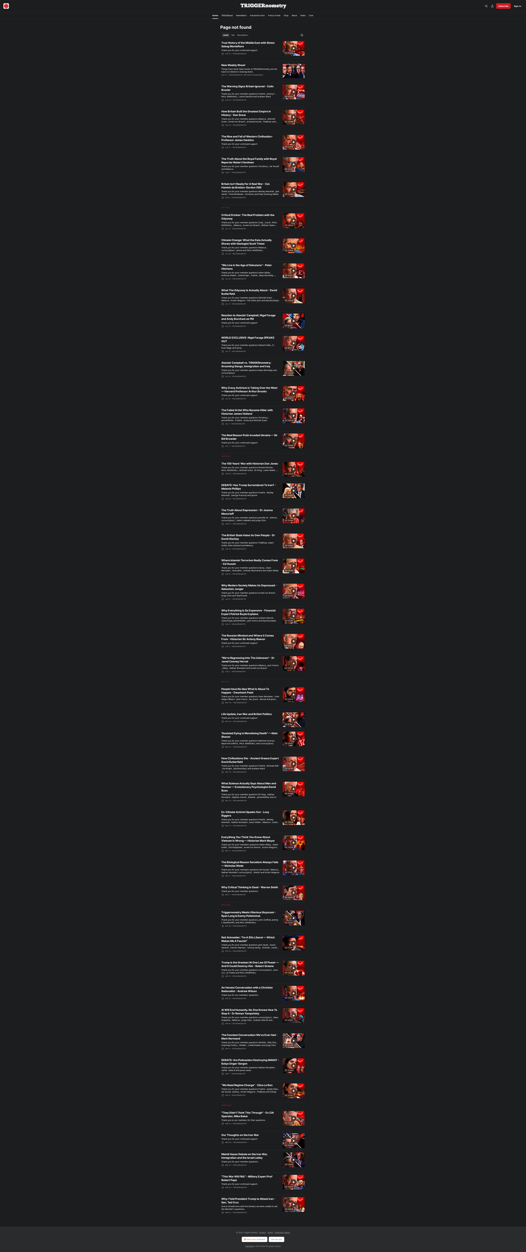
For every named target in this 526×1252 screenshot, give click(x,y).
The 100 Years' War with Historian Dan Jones (249, 463)
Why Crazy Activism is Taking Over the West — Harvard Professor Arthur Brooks (249, 389)
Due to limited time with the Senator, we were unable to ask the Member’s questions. (249, 1207)
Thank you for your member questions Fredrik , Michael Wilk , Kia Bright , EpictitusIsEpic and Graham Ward (250, 767)
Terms (270, 1232)
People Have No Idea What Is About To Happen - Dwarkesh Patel (245, 690)
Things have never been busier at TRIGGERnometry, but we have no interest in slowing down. (249, 70)
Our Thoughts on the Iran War (240, 1135)
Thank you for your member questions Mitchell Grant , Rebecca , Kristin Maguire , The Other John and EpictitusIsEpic (250, 299)
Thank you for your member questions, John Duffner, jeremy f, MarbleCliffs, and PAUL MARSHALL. (249, 921)
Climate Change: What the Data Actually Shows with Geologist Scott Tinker (246, 242)
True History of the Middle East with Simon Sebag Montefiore (248, 44)
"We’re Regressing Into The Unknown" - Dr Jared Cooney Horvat (248, 659)
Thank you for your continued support (239, 50)
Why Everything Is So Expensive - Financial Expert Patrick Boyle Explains (248, 612)
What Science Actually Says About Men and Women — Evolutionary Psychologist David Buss (248, 787)
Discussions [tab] (242, 35)
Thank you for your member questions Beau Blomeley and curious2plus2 (249, 371)
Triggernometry (239, 54)
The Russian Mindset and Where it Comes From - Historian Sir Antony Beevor (247, 637)
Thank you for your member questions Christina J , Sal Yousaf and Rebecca (250, 167)
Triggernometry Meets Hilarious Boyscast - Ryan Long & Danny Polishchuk (248, 914)
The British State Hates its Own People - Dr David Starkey (248, 537)
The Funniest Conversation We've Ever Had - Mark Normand (249, 1036)
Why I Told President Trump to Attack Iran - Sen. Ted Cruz (248, 1200)
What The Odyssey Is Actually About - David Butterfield (249, 292)
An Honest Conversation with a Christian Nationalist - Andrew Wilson (247, 989)
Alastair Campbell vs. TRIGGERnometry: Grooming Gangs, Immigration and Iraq (246, 364)
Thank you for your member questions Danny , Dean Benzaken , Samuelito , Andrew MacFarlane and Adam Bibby (249, 569)
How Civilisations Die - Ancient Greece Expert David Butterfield (250, 760)
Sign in (517, 6)
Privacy (262, 1232)
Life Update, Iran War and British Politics (246, 714)
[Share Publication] (492, 6)
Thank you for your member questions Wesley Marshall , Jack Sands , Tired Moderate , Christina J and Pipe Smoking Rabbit (250, 192)
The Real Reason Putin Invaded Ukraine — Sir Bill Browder (249, 437)
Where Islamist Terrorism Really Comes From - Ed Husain (249, 562)
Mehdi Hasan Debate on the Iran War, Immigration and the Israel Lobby (244, 1156)
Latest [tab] (226, 35)
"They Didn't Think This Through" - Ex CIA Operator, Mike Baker (247, 1114)
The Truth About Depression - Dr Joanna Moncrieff (247, 512)
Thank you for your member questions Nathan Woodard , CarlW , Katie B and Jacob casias (248, 1069)
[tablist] (235, 35)
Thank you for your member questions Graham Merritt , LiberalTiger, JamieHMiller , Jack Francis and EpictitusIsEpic (248, 619)
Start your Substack (255, 1239)
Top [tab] (233, 35)
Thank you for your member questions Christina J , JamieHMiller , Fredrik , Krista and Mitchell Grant (245, 419)
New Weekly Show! (233, 65)
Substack (249, 1246)
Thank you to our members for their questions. (243, 1120)
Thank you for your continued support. (239, 442)
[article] (263, 50)
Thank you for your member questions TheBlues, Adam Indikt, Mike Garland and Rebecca (247, 544)
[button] (215, 15)
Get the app (276, 1239)
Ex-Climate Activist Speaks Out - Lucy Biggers (245, 814)
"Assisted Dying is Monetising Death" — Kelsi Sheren (249, 735)
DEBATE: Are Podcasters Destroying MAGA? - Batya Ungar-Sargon (250, 1062)
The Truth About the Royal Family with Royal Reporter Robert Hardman (249, 160)
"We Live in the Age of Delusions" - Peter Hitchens (246, 267)
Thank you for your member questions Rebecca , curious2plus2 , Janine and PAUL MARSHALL (244, 249)
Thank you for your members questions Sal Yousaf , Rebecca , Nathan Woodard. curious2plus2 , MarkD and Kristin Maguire (250, 871)
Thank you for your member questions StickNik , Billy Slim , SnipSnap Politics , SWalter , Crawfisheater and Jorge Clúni (249, 1043)
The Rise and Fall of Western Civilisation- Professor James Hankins (247, 138)
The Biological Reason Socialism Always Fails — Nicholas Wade (249, 864)
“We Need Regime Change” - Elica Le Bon (247, 1085)
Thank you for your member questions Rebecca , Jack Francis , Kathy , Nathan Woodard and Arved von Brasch (250, 666)
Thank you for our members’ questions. (240, 995)
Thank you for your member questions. (239, 891)
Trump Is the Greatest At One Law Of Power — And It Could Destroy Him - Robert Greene (250, 964)
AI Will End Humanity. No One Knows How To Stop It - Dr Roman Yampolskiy (249, 1011)
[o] (293, 48)
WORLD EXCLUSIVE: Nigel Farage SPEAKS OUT (247, 339)
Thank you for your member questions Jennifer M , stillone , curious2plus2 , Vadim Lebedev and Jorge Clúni (249, 519)
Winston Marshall (255, 75)
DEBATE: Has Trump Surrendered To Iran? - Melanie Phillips (248, 487)
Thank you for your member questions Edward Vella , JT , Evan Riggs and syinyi (248, 346)
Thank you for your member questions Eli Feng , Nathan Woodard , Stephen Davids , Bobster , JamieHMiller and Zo (248, 795)
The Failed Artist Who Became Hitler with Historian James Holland (247, 412)
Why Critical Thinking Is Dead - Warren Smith (249, 887)
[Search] (486, 6)
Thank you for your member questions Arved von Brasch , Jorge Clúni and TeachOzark (248, 594)
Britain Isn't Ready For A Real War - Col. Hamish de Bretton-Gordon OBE (245, 185)
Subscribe (503, 6)
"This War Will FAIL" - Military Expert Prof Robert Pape (246, 1178)
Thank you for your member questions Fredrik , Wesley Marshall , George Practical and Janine (247, 494)
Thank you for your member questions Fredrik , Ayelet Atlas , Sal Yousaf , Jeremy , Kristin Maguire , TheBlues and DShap (250, 1090)
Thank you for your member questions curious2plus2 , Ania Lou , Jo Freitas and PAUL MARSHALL (249, 971)
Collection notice (282, 1232)
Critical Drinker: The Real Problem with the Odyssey (247, 216)
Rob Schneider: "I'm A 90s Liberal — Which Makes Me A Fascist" (248, 939)
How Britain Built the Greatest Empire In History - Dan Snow (246, 113)
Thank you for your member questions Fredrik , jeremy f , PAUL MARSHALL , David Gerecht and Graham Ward (248, 95)
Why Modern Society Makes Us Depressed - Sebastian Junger (249, 587)
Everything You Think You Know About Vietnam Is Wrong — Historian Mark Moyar (248, 839)
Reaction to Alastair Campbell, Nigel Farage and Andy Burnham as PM (248, 317)
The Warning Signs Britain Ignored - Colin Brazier (247, 88)
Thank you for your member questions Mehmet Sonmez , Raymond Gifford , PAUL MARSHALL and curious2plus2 (248, 742)
